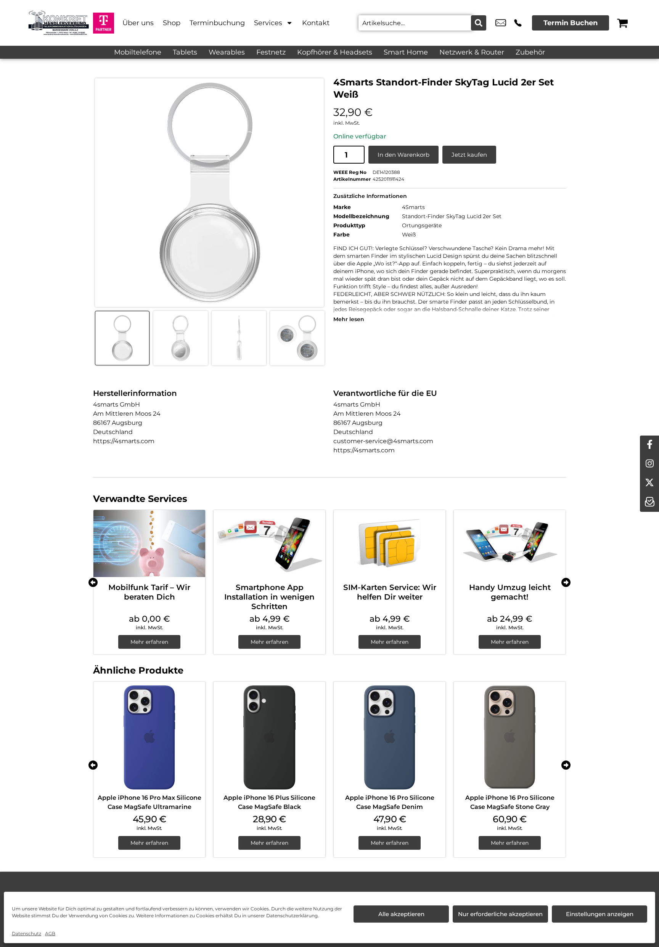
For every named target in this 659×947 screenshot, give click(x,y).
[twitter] (649, 483)
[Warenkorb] (622, 23)
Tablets (185, 52)
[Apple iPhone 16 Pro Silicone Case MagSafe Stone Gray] (510, 737)
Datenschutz (26, 933)
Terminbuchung (217, 23)
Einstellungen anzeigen (599, 914)
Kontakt (316, 23)
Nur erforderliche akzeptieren (500, 914)
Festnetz (271, 52)
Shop (171, 23)
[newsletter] (649, 502)
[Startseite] (58, 23)
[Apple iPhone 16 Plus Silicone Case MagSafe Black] (269, 737)
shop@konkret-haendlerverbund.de (500, 22)
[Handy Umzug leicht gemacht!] (510, 543)
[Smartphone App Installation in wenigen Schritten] (269, 543)
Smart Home (406, 52)
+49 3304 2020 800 (518, 22)
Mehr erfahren (149, 641)
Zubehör (530, 52)
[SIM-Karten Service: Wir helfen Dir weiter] (389, 543)
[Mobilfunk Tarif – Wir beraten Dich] (149, 543)
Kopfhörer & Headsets (334, 52)
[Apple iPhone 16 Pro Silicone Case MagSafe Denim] (390, 737)
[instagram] (649, 464)
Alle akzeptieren (401, 914)
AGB (50, 933)
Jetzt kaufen (469, 154)
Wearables (227, 52)
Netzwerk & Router (471, 52)
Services (268, 23)
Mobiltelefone (137, 52)
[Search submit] (478, 23)
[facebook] (649, 445)
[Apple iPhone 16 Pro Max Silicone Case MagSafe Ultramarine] (149, 737)
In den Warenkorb (403, 154)
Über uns (138, 23)
